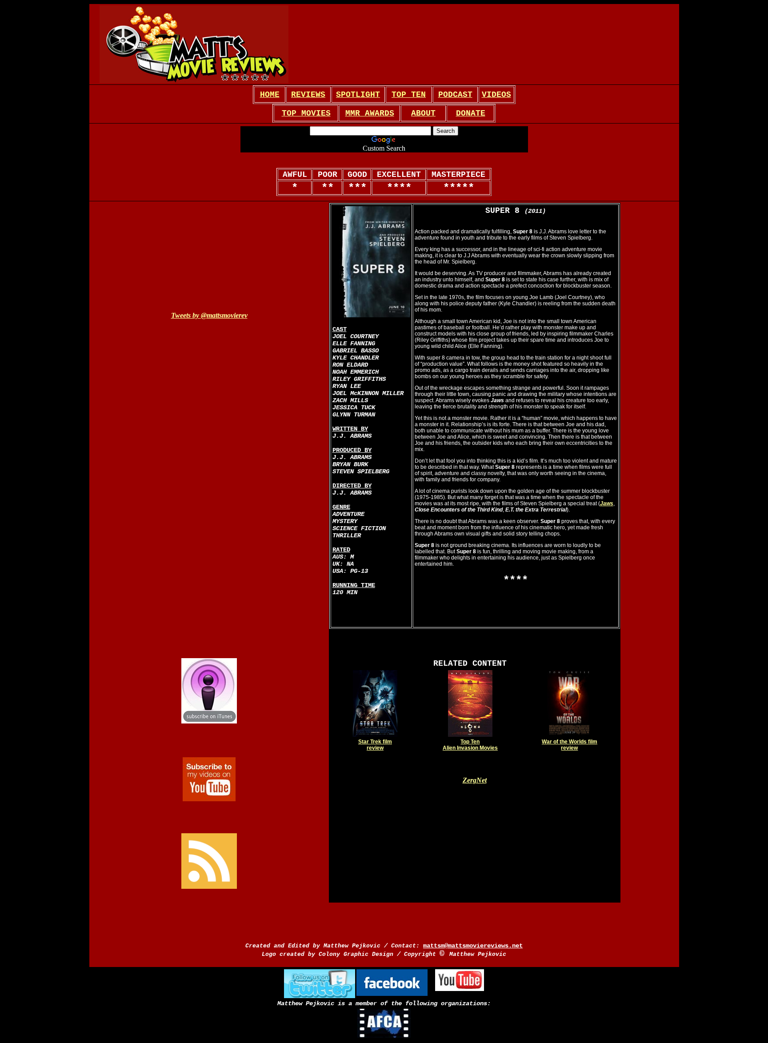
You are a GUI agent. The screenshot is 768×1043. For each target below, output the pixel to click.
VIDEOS (496, 94)
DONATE (470, 113)
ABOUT (423, 113)
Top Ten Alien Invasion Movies (470, 745)
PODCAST (455, 94)
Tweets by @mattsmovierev (209, 315)
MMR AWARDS (369, 113)
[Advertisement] (412, 44)
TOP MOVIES (306, 113)
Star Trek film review (375, 745)
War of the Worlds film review (569, 745)
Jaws (606, 503)
